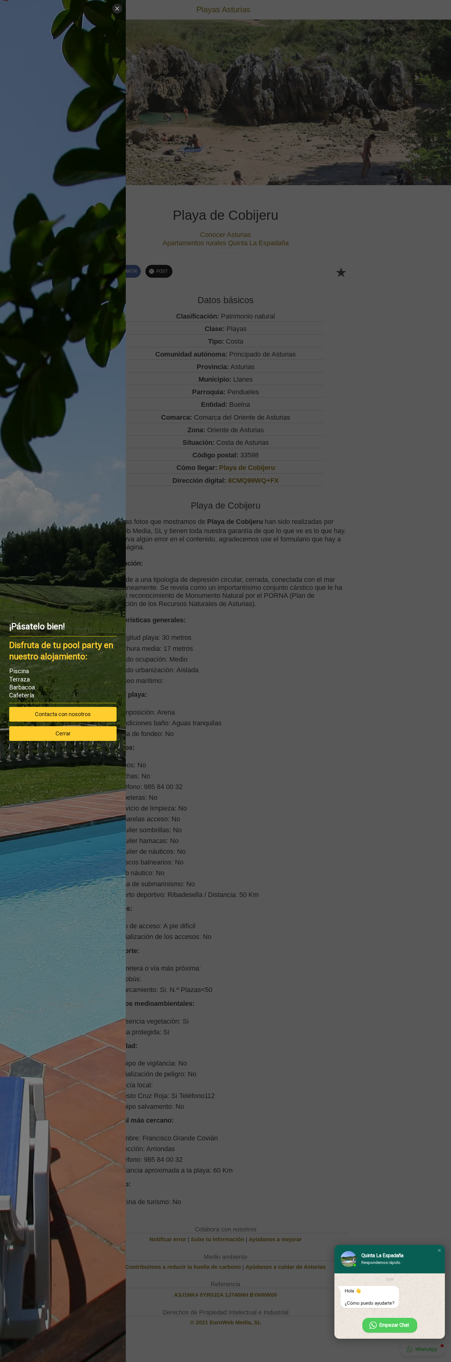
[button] (439, 1250)
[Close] (117, 8)
